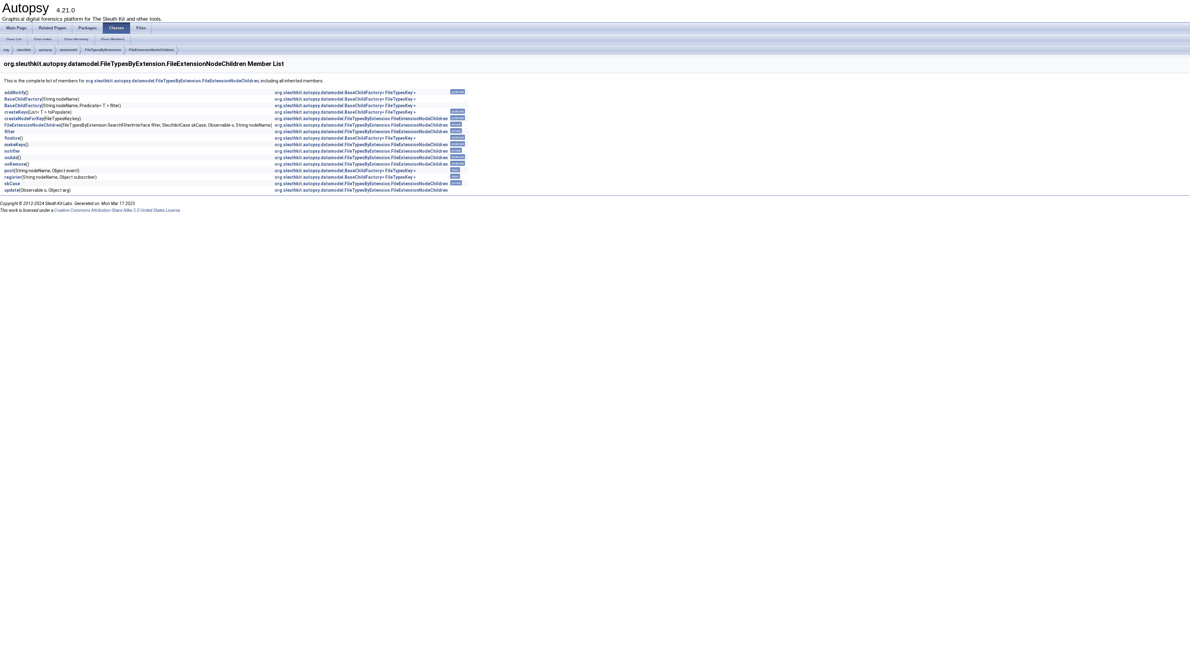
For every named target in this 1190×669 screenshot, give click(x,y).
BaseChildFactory (23, 99)
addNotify (14, 92)
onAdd (11, 157)
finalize (12, 138)
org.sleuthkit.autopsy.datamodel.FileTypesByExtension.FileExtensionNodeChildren (172, 80)
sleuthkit (24, 50)
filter (9, 131)
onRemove (15, 164)
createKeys (16, 112)
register (12, 177)
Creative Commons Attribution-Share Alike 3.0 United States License (117, 210)
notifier (12, 151)
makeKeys (14, 144)
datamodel (68, 50)
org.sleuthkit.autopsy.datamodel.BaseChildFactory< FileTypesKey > (345, 92)
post (9, 170)
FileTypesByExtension (103, 50)
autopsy (45, 50)
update (11, 190)
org (6, 50)
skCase (12, 183)
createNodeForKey (24, 118)
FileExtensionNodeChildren (151, 50)
